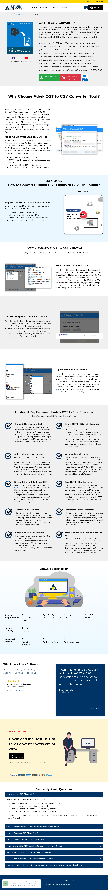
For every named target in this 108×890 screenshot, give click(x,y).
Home (34, 8)
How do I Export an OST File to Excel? (22, 833)
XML (74, 881)
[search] (86, 7)
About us (89, 1)
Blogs (56, 8)
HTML (67, 881)
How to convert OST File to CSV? (20, 794)
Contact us (99, 1)
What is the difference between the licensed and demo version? (33, 827)
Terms (49, 881)
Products (45, 8)
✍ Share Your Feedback (17, 690)
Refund (58, 881)
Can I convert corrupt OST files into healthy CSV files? (29, 852)
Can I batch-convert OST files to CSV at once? (25, 840)
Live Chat (97, 8)
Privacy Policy (37, 881)
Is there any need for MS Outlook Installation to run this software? (34, 846)
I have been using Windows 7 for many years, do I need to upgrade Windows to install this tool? (46, 865)
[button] (90, 709)
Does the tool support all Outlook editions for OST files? (29, 859)
